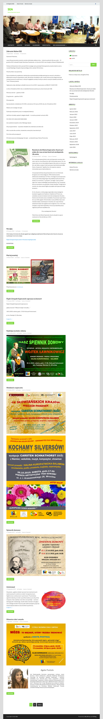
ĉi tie (87, 74)
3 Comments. (23, 53)
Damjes (17, 53)
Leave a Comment (52, 156)
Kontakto (11, 45)
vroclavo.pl (20, 287)
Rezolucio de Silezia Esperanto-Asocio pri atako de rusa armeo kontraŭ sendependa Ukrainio (47, 152)
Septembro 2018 (74, 144)
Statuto (19, 45)
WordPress (87, 716)
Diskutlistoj (46, 45)
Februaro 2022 (74, 111)
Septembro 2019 (74, 128)
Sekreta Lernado (28, 3)
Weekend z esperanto (14, 388)
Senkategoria (73, 157)
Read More (9, 142)
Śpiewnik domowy (13, 530)
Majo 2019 (73, 136)
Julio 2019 (72, 131)
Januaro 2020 (73, 120)
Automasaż (10, 587)
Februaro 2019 (74, 139)
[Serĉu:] (83, 65)
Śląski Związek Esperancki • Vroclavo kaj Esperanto (21, 239)
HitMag (94, 716)
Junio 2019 (73, 133)
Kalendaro (36, 45)
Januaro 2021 (73, 114)
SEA (10, 9)
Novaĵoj (9, 229)
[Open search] (96, 45)
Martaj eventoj (12, 255)
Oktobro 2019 (74, 125)
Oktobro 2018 (74, 141)
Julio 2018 (72, 147)
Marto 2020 (73, 117)
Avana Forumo (20, 3)
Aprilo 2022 (73, 109)
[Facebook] (96, 3)
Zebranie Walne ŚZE (14, 51)
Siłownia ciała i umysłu (15, 619)
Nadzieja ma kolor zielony (16, 331)
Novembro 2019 (74, 122)
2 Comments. (25, 231)
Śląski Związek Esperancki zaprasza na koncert (24, 299)
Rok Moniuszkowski (59, 45)
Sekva (40, 704)
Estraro (27, 45)
